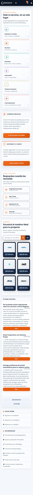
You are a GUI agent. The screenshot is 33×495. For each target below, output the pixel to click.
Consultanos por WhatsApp (13, 444)
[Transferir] (27, 237)
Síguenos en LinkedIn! (11, 424)
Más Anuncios (16, 400)
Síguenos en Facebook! (11, 415)
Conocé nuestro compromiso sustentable (13, 465)
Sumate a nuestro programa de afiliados (14, 454)
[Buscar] (23, 237)
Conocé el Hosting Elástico (12, 449)
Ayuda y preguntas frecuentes (14, 439)
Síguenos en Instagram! (12, 420)
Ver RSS (16, 404)
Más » (16, 328)
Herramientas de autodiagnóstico (15, 435)
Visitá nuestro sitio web (11, 460)
